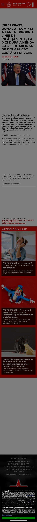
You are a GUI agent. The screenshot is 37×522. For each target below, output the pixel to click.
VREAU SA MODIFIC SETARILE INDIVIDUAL (18, 520)
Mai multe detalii (30, 495)
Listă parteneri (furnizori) (7, 515)
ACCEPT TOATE (18, 518)
